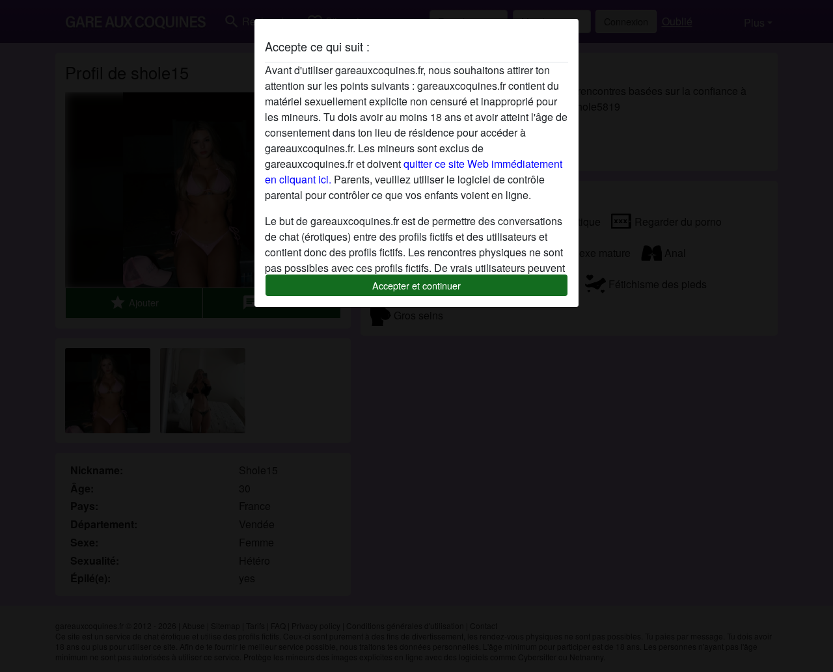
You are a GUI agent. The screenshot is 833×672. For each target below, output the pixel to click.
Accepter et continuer (416, 285)
